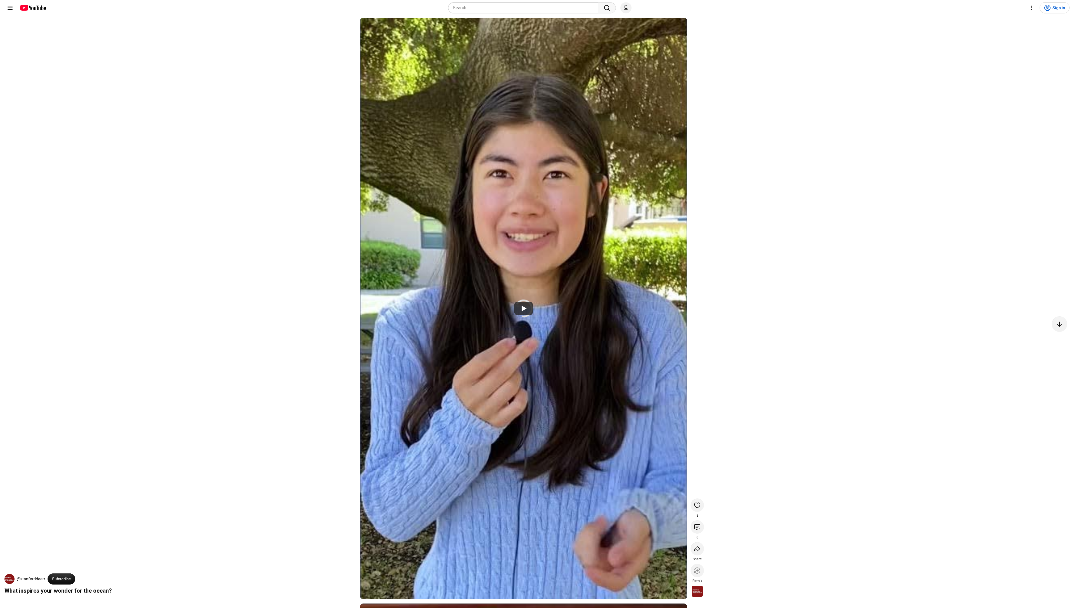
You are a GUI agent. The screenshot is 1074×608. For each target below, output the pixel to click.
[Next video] (1059, 324)
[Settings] (1031, 7)
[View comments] (697, 527)
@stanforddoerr (31, 579)
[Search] (607, 7)
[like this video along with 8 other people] (697, 505)
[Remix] (697, 570)
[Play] (523, 308)
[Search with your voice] (626, 7)
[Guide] (10, 7)
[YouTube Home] (33, 8)
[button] (9, 579)
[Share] (697, 548)
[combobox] (525, 7)
